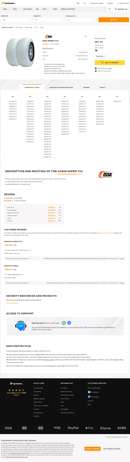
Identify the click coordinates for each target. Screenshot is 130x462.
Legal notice (38, 402)
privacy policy (49, 359)
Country (36, 409)
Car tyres (64, 388)
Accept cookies (93, 449)
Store (45, 9)
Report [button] (122, 258)
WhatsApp (94, 392)
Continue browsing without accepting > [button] (117, 437)
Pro (84, 3)
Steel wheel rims (66, 391)
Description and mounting (61, 87)
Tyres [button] (5, 9)
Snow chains (27, 9)
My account (124, 3)
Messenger (95, 397)
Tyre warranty (38, 388)
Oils (37, 9)
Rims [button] (15, 9)
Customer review (96, 3)
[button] (113, 258)
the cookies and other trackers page (17, 457)
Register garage (39, 399)
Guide (55, 9)
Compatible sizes (31, 87)
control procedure (106, 233)
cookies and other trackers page (19, 453)
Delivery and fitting (68, 9)
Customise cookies (111, 449)
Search (113, 20)
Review (86, 87)
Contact (110, 3)
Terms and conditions (41, 406)
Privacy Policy (38, 413)
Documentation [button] (12, 303)
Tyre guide (37, 391)
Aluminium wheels (67, 395)
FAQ (89, 404)
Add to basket (112, 63)
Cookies (36, 416)
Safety (103, 87)
